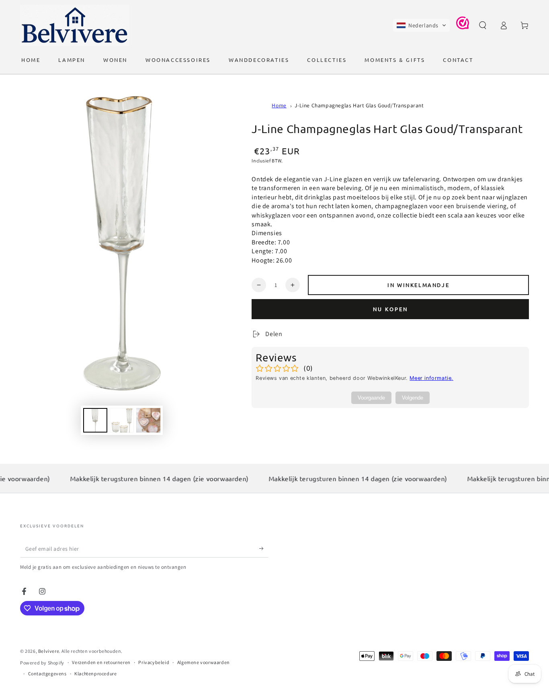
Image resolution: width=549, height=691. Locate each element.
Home (279, 105)
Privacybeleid (153, 662)
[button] (421, 25)
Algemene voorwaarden (203, 662)
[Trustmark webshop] (462, 27)
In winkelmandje (418, 284)
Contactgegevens (47, 673)
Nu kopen (390, 309)
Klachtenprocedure (95, 673)
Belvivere (48, 651)
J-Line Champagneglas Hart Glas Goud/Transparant (359, 105)
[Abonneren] (263, 548)
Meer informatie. (431, 378)
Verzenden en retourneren (101, 662)
